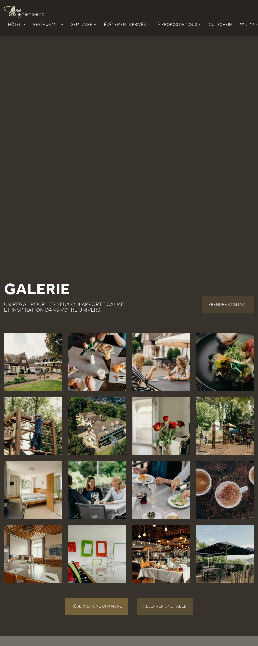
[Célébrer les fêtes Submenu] (150, 24)
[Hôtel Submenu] (25, 24)
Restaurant (46, 24)
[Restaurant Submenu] (63, 24)
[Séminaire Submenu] (96, 24)
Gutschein (220, 24)
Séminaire (81, 24)
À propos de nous (177, 24)
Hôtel (15, 24)
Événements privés (125, 24)
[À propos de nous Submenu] (201, 24)
